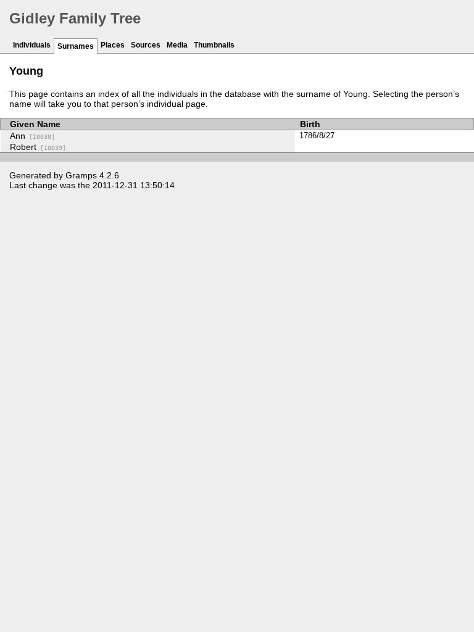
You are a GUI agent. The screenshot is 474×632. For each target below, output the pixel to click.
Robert (38, 147)
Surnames (75, 46)
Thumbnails (214, 45)
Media (177, 45)
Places (113, 45)
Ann (32, 136)
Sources (145, 45)
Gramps (81, 175)
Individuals (32, 45)
